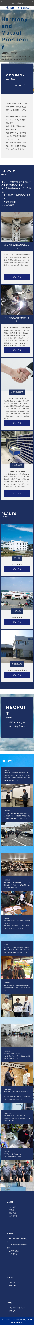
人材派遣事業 (14, 1251)
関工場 (11, 1210)
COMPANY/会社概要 (31, 611)
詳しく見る (17, 277)
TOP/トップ (31, 600)
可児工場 (12, 1213)
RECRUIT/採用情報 (31, 676)
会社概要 (12, 1207)
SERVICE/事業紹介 (31, 664)
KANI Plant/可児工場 (31, 635)
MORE (19, 85)
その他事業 (13, 1254)
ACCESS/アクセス (31, 703)
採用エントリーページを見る (17, 724)
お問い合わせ (14, 1282)
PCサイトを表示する (17, 3)
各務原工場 (13, 1216)
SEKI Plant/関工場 (31, 623)
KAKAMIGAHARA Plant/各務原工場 (31, 650)
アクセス (12, 1311)
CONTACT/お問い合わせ (31, 689)
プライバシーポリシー (17, 1308)
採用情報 (12, 1285)
